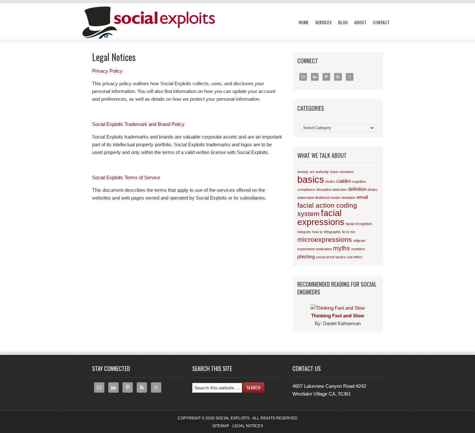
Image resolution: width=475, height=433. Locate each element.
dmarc (373, 189)
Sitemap (220, 426)
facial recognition (359, 224)
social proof (325, 257)
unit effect (354, 257)
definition (357, 189)
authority (322, 172)
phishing (306, 256)
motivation (324, 249)
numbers (358, 249)
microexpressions (324, 239)
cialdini (343, 181)
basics (310, 179)
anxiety (303, 172)
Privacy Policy (107, 71)
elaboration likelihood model (318, 198)
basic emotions (342, 172)
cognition (359, 181)
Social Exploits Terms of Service (126, 177)
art (312, 172)
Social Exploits (147, 16)
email (362, 197)
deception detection (331, 189)
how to (317, 232)
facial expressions (320, 217)
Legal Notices (247, 426)
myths (341, 248)
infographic (332, 232)
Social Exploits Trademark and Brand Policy (138, 124)
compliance (306, 189)
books (330, 181)
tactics (340, 257)
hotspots (304, 232)
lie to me (348, 232)
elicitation (348, 198)
